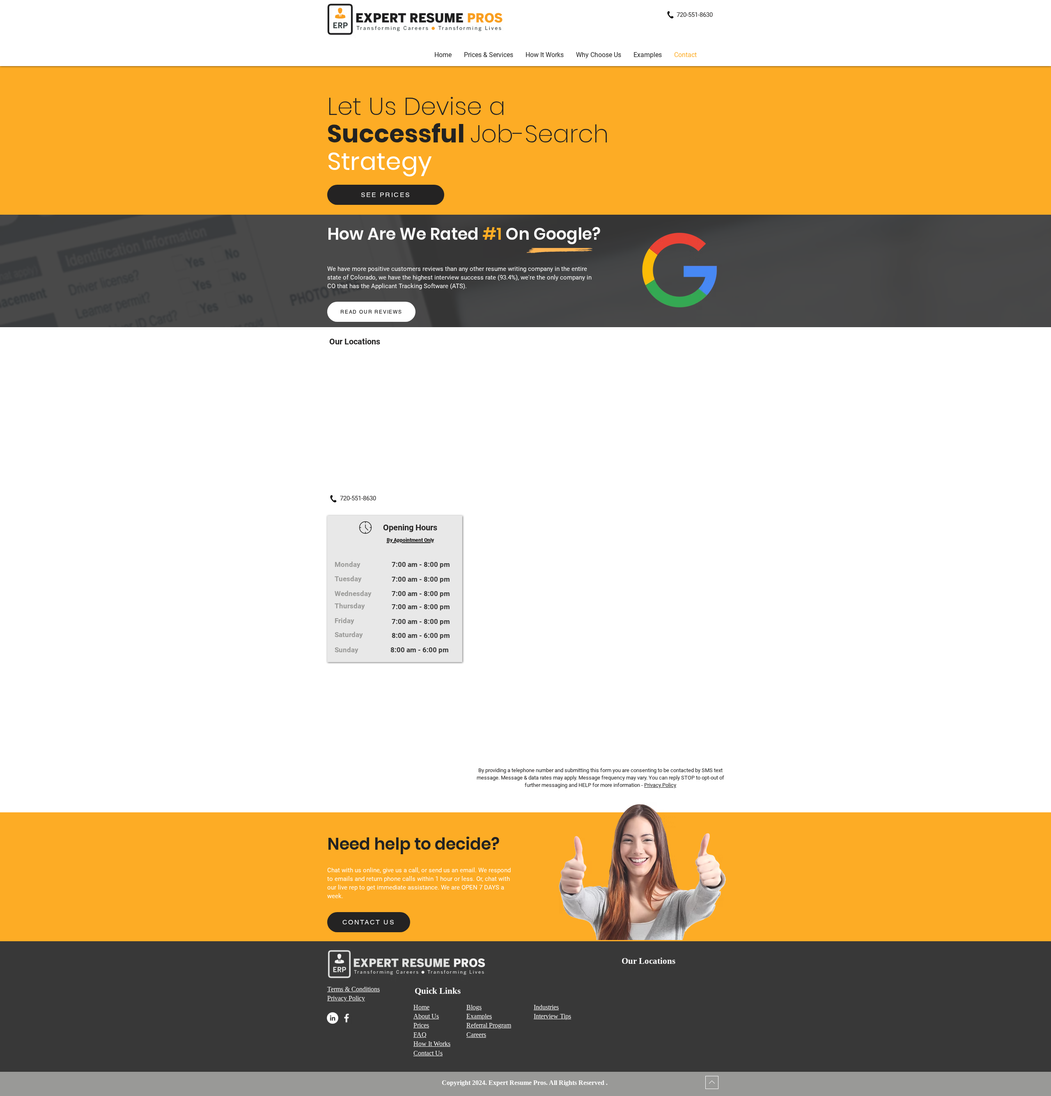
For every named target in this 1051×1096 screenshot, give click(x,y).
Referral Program (488, 1025)
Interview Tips (552, 1016)
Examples (479, 1016)
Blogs (474, 1007)
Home (421, 1007)
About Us (426, 1016)
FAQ (420, 1034)
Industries (546, 1007)
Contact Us (428, 1053)
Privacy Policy (660, 785)
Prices (421, 1025)
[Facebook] (346, 1018)
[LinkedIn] (332, 1018)
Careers (476, 1034)
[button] (647, 55)
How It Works (431, 1043)
